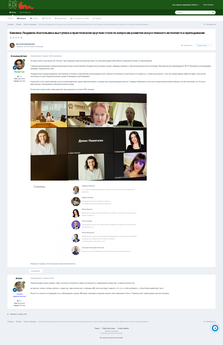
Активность (26, 12)
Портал (10, 18)
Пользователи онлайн (80, 18)
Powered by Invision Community (111, 333)
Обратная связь (108, 328)
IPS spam (103, 338)
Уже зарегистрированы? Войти (185, 5)
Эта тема (204, 12)
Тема (96, 328)
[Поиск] (213, 12)
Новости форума (36, 46)
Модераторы (61, 18)
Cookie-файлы (123, 328)
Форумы (22, 18)
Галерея (35, 18)
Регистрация (208, 5)
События (47, 18)
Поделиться (187, 45)
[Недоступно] (89, 137)
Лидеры (98, 18)
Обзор (13, 12)
